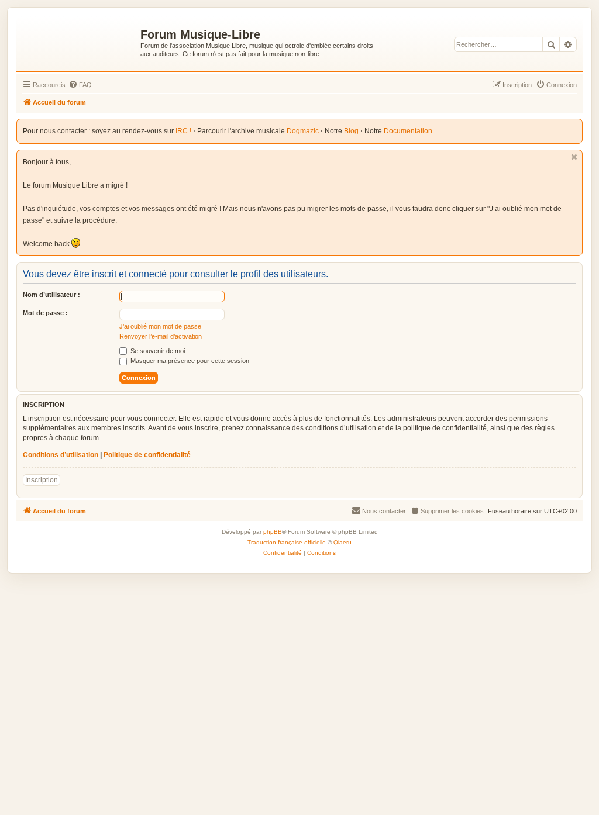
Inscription (41, 480)
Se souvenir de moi (157, 350)
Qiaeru (342, 542)
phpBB (272, 532)
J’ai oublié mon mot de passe (160, 326)
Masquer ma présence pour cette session (189, 360)
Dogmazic (303, 131)
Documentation (408, 131)
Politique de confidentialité (147, 455)
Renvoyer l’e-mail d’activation (160, 336)
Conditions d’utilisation (60, 455)
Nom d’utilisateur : (51, 294)
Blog (351, 131)
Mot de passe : (45, 312)
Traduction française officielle (286, 542)
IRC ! (183, 131)
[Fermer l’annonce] (574, 157)
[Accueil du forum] (79, 41)
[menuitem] (80, 85)
